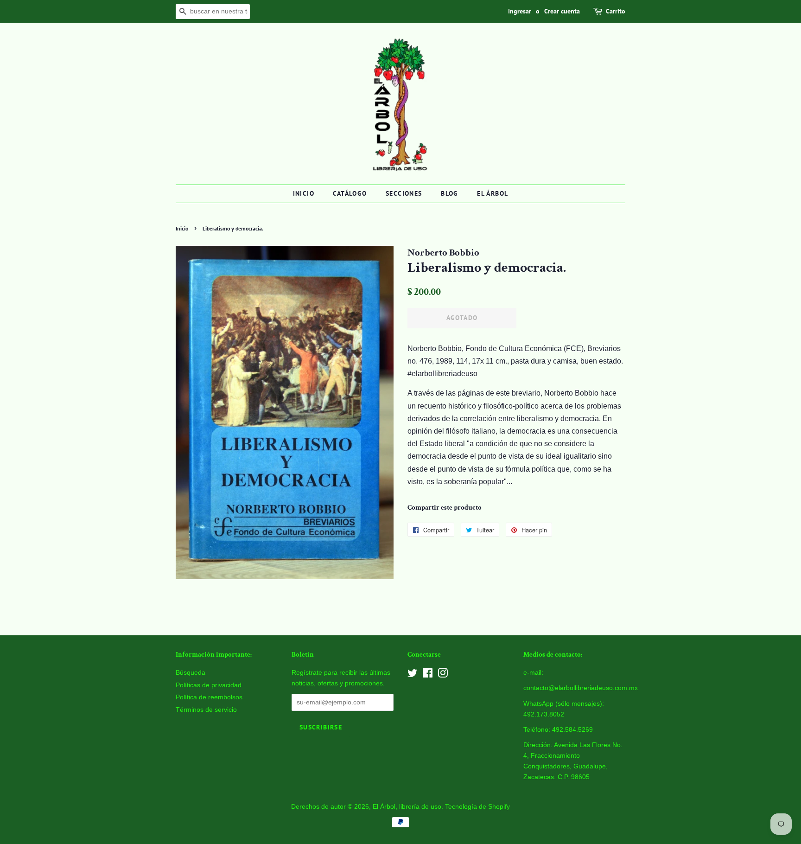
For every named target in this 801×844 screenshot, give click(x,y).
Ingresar (519, 11)
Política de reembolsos (209, 697)
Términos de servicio (206, 709)
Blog (449, 193)
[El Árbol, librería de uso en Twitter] (412, 674)
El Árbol (492, 193)
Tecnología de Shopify (477, 806)
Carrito (615, 11)
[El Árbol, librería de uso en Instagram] (443, 674)
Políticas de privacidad (209, 685)
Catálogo (350, 193)
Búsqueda (190, 672)
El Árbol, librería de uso (407, 806)
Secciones (404, 193)
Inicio (303, 193)
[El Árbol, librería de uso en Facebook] (427, 674)
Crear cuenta (562, 11)
